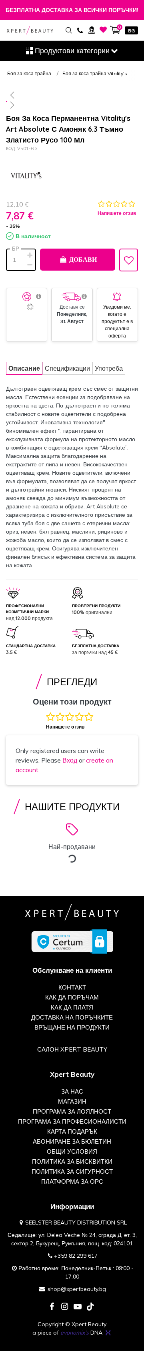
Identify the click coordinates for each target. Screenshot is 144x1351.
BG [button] (131, 31)
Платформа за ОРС (72, 1181)
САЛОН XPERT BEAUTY (72, 1049)
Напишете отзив (117, 213)
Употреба (109, 368)
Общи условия (72, 1151)
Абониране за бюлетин (72, 1141)
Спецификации (67, 368)
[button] (72, 95)
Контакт (72, 987)
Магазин (72, 1101)
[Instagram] (64, 1307)
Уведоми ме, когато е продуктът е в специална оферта (117, 321)
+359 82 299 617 (76, 1255)
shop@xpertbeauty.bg (77, 1289)
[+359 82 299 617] (80, 29)
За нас (72, 1091)
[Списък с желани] (103, 29)
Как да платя (72, 1007)
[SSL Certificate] (72, 941)
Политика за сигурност (72, 1171)
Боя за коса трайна (29, 73)
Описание (24, 368)
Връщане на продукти (72, 1027)
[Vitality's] (26, 176)
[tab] (24, 368)
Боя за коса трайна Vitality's (94, 73)
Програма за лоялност (72, 1111)
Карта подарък (72, 1131)
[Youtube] (77, 1307)
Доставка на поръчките (72, 1017)
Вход (69, 760)
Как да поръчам (72, 997)
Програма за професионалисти (72, 1121)
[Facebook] (52, 1307)
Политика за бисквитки (72, 1161)
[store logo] (30, 30)
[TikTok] (90, 1307)
